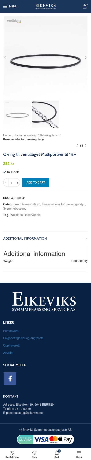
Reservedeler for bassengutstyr (23, 139)
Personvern (11, 331)
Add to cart (35, 182)
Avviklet (8, 353)
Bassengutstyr (49, 135)
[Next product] (86, 145)
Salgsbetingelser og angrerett (23, 338)
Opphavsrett (11, 345)
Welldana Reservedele (25, 215)
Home (7, 135)
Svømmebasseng (26, 135)
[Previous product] (77, 145)
